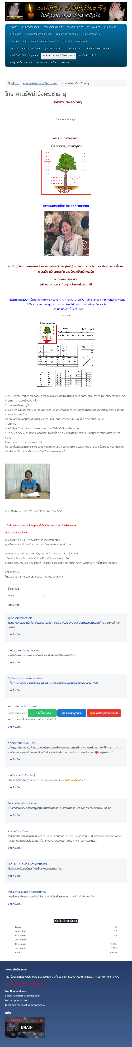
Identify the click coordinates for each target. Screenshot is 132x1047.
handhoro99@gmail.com (26, 995)
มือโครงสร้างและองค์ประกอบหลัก (25, 678)
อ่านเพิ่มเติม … (15, 634)
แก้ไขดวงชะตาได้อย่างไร (20, 618)
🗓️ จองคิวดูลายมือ (72, 713)
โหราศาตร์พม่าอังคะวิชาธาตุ (22, 803)
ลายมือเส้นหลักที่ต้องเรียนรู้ (21, 775)
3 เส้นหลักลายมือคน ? (19, 831)
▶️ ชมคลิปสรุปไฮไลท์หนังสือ (104, 713)
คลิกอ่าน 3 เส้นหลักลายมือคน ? (44, 780)
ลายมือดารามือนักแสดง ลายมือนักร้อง (27, 892)
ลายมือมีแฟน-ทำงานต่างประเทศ (24, 650)
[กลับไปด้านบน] (126, 1041)
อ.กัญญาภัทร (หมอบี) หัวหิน (22, 743)
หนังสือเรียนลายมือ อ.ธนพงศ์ (22, 706)
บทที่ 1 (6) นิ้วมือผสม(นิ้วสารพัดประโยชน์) (28, 864)
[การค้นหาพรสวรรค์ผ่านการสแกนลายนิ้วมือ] (25, 1027)
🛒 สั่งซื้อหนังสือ (42, 713)
